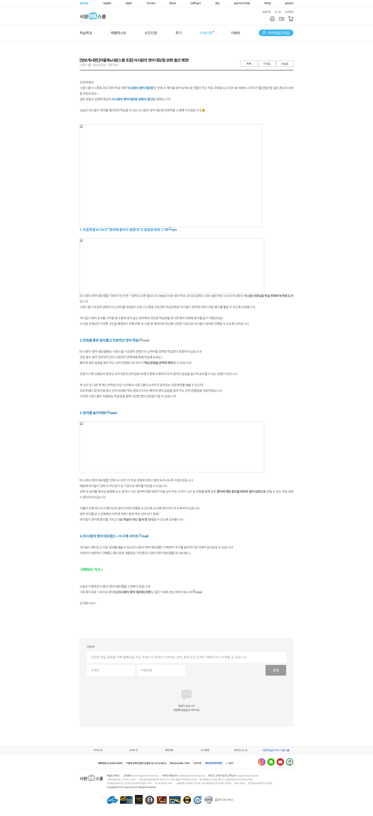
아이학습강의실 (278, 33)
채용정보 (169, 750)
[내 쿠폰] (281, 19)
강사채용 (205, 750)
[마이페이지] (272, 18)
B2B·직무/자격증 (242, 3)
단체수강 (133, 750)
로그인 (278, 11)
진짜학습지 (195, 3)
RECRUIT (289, 3)
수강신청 (151, 33)
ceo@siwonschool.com (247, 775)
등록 (276, 670)
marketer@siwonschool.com (191, 775)
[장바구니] (290, 18)
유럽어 (128, 3)
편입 (217, 3)
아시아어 (150, 3)
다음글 (284, 63)
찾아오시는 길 (240, 750)
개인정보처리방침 (213, 763)
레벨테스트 (118, 33)
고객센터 (289, 11)
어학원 (267, 3)
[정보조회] (191, 779)
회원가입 (266, 11)
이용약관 (197, 763)
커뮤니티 (206, 33)
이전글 (266, 63)
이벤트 (235, 33)
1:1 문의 (229, 763)
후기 (178, 33)
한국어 (172, 3)
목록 (249, 63)
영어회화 (84, 3)
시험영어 (107, 3)
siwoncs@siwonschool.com (145, 775)
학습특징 (86, 33)
